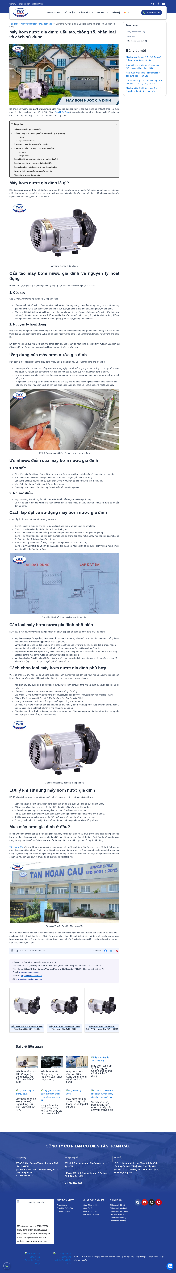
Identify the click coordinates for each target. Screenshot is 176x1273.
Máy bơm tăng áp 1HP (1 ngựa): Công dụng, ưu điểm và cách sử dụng (26, 1076)
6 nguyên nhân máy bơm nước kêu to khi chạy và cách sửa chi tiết (51, 1109)
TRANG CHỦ (53, 12)
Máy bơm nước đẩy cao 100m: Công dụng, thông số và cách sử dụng (76, 1076)
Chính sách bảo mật (118, 1221)
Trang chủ (14, 24)
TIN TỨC (101, 12)
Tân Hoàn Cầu (62, 112)
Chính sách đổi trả (117, 1205)
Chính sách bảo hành (118, 1208)
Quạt (129, 36)
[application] (91, 12)
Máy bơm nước (46, 24)
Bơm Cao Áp (62, 1205)
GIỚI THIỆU (69, 12)
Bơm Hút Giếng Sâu (65, 1208)
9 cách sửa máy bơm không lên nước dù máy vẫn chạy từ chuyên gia (102, 1106)
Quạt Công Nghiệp (91, 1205)
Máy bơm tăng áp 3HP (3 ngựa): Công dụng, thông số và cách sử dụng (101, 1070)
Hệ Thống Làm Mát (135, 41)
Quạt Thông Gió (90, 1211)
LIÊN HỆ (116, 12)
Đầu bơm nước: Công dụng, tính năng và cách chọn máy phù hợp (51, 1075)
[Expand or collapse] (116, 124)
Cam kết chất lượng (118, 1217)
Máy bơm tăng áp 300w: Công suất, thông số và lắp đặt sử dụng (77, 1102)
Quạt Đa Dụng (89, 1208)
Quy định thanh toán (118, 1214)
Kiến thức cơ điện (29, 24)
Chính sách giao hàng (119, 1211)
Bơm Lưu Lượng (63, 1211)
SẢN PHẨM (84, 12)
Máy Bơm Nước (134, 32)
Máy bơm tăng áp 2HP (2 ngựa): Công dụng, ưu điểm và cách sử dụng (26, 1104)
